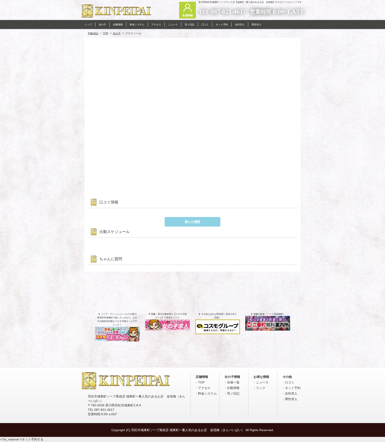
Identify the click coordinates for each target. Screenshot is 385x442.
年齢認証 (93, 33)
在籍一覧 (233, 382)
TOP (105, 33)
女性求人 (291, 393)
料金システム (207, 393)
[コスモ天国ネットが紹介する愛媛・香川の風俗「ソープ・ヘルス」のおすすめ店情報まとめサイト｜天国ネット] (117, 336)
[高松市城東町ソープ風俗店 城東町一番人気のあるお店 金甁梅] (125, 388)
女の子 (117, 33)
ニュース (262, 382)
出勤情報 (233, 388)
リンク (260, 388)
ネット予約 (293, 388)
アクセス (204, 388)
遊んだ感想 (192, 221)
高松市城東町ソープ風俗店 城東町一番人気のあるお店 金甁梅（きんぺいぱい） (187, 430)
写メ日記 (233, 393)
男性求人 (291, 399)
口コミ (289, 382)
